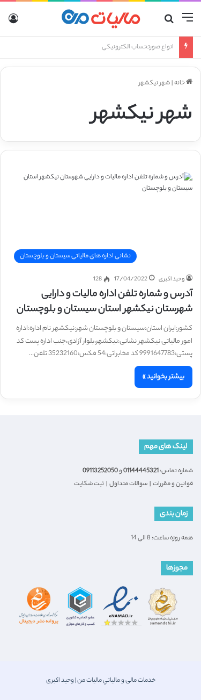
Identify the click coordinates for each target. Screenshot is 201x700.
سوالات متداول (128, 484)
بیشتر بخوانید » (163, 377)
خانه (180, 83)
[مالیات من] (101, 18)
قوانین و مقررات (173, 484)
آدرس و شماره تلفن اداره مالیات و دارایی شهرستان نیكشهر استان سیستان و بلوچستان (104, 301)
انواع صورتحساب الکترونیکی (138, 47)
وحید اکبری (171, 279)
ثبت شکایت (89, 484)
